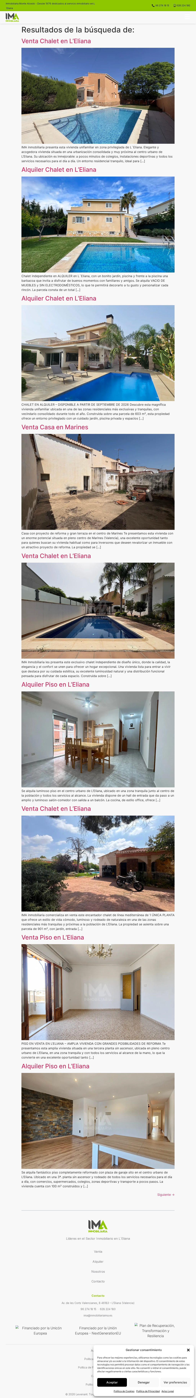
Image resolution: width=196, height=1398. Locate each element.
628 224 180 (108, 1309)
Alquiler (98, 1261)
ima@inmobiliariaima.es (98, 1315)
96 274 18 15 (88, 1309)
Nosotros (98, 1271)
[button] (188, 1350)
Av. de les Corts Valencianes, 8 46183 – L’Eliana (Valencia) (98, 1303)
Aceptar (112, 1382)
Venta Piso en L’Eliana (52, 937)
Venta (98, 1251)
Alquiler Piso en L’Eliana (55, 684)
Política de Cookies (124, 1391)
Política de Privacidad (148, 1391)
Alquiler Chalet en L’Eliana (58, 169)
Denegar (144, 1382)
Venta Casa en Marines (54, 427)
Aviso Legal (168, 1391)
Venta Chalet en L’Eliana (56, 41)
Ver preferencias (175, 1382)
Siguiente (166, 1195)
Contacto (98, 1281)
